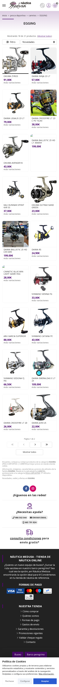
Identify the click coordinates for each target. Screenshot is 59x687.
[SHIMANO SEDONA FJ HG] (15, 363)
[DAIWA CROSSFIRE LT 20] (15, 407)
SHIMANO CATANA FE (42, 336)
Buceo (17, 654)
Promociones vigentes (31, 633)
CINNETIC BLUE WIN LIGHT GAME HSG (13, 272)
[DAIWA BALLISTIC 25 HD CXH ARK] (15, 234)
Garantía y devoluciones (31, 628)
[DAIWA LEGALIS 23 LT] (15, 103)
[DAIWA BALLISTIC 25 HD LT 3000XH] (44, 136)
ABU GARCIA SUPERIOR (15, 336)
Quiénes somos (30, 615)
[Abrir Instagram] (33, 488)
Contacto (31, 642)
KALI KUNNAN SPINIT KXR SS (14, 206)
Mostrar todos (44, 36)
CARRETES (41, 471)
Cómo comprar (31, 611)
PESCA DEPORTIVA (32, 473)
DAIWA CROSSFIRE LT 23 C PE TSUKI (43, 119)
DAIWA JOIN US (39, 422)
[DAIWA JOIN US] (44, 407)
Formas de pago (30, 620)
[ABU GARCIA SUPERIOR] (15, 321)
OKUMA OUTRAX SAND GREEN (43, 206)
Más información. (46, 674)
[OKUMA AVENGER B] (15, 147)
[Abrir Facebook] (26, 488)
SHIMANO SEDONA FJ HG (14, 379)
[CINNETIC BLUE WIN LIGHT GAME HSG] (15, 267)
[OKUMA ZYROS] (15, 61)
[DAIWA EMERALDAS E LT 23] (44, 363)
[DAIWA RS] (44, 234)
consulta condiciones (25, 538)
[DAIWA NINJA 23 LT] (44, 61)
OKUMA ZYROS (11, 76)
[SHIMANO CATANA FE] (44, 321)
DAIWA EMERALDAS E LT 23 (43, 379)
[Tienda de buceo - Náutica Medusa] (19, 5)
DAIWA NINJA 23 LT (41, 76)
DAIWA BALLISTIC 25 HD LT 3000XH (43, 141)
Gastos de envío (30, 624)
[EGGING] (12, 445)
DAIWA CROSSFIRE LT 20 (15, 422)
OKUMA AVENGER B (13, 162)
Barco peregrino (36, 654)
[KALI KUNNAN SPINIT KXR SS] (15, 189)
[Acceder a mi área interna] (48, 5)
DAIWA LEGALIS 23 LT (14, 118)
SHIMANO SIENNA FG (42, 294)
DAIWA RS (36, 249)
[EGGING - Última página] (35, 445)
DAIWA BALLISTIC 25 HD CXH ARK (15, 250)
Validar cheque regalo (30, 637)
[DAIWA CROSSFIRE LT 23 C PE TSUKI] (44, 103)
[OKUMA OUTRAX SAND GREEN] (44, 189)
